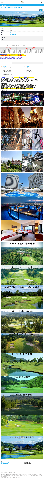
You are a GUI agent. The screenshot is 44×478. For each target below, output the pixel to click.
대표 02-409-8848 (4, 463)
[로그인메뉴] (42, 2)
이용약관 (14, 472)
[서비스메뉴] (2, 2)
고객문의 (5, 472)
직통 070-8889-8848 (5, 462)
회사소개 (2, 472)
